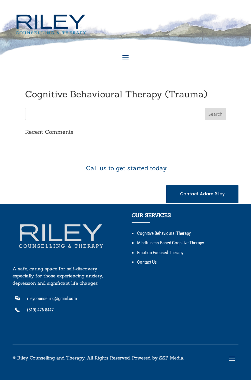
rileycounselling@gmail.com (52, 298)
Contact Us (147, 262)
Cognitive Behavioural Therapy (164, 233)
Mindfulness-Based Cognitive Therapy (170, 243)
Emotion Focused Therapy (160, 252)
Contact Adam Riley (202, 194)
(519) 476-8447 (40, 310)
